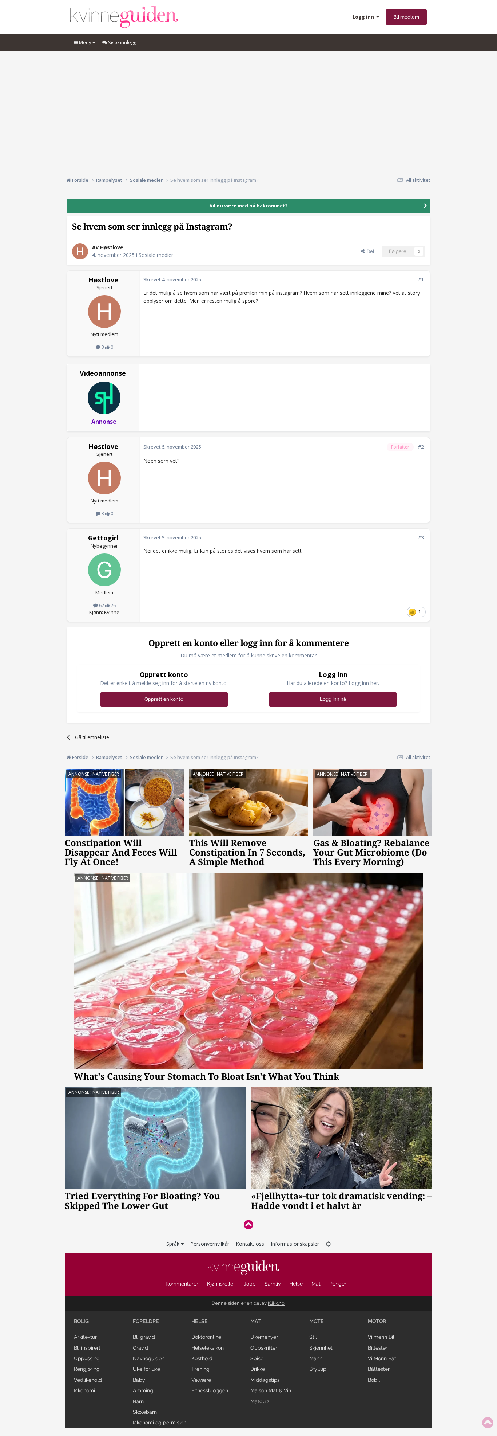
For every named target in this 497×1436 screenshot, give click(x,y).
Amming (143, 1390)
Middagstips (265, 1380)
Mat (316, 1284)
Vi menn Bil (381, 1337)
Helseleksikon (207, 1348)
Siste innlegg (121, 42)
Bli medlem (406, 17)
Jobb (250, 1284)
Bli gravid (144, 1337)
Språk (173, 1243)
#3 (421, 537)
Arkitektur (85, 1337)
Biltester (377, 1348)
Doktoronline (206, 1337)
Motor (377, 1321)
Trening (200, 1369)
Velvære (201, 1380)
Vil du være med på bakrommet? (249, 205)
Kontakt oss (250, 1243)
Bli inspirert (87, 1348)
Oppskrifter (263, 1348)
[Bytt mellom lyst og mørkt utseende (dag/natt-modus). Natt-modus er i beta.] (328, 1243)
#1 (421, 279)
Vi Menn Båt (382, 1358)
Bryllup (317, 1369)
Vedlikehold (88, 1380)
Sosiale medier (156, 254)
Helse (296, 1284)
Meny (85, 42)
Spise (256, 1358)
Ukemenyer (264, 1337)
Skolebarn (145, 1412)
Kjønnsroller (221, 1284)
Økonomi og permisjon (159, 1422)
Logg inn (364, 16)
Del (369, 251)
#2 (421, 446)
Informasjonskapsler (295, 1243)
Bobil (374, 1380)
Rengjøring (87, 1369)
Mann (315, 1358)
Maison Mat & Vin (270, 1390)
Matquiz (259, 1401)
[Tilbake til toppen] (248, 1224)
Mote (316, 1321)
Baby (139, 1380)
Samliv (273, 1284)
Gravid (140, 1348)
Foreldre (146, 1321)
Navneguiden (148, 1358)
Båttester (379, 1369)
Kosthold (201, 1358)
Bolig (81, 1321)
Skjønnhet (321, 1348)
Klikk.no (276, 1303)
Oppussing (87, 1358)
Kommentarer (182, 1284)
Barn (138, 1401)
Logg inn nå (333, 699)
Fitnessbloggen (209, 1390)
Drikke (257, 1369)
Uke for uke (146, 1369)
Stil (313, 1337)
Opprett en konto (163, 699)
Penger (337, 1284)
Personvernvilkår (209, 1243)
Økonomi (84, 1390)
